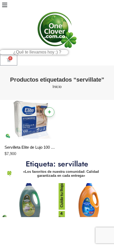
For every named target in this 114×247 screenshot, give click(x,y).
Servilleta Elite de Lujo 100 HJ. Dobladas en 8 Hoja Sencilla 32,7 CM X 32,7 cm (30, 147)
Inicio (57, 87)
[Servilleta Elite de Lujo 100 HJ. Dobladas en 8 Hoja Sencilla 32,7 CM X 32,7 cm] (30, 120)
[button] (57, 5)
